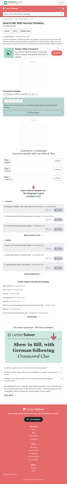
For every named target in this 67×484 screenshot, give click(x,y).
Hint (50, 210)
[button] (33, 161)
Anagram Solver (33, 450)
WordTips (33, 447)
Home (33, 430)
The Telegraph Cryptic (21, 19)
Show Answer (34, 113)
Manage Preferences (10, 474)
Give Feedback (35, 419)
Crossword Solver (8, 19)
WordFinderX (33, 453)
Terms (33, 471)
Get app (61, 3)
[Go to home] (33, 409)
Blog (33, 433)
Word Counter (33, 460)
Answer (59, 210)
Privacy (33, 468)
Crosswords (34, 439)
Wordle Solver (33, 436)
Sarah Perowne (9, 36)
